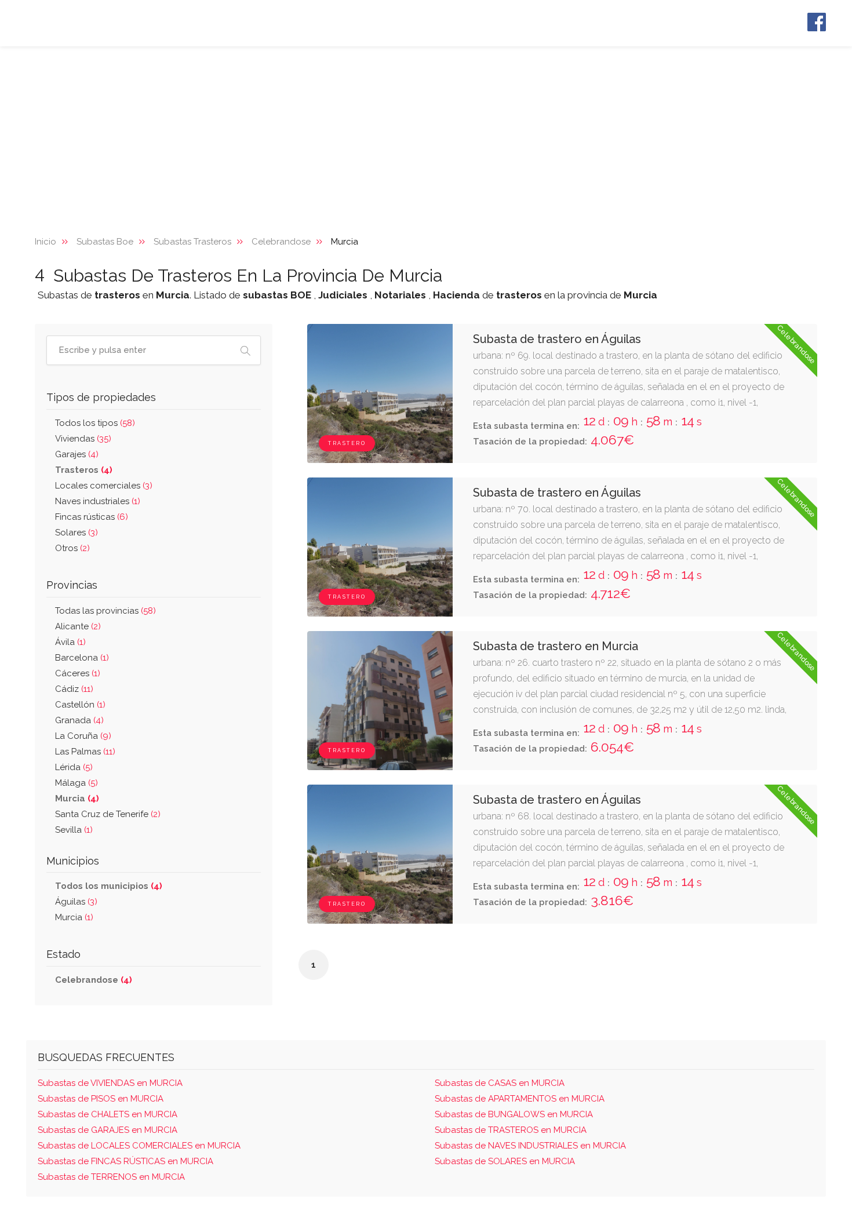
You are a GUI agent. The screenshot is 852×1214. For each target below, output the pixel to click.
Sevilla (74, 830)
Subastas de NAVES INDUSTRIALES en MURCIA (530, 1145)
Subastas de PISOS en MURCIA (100, 1098)
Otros (72, 548)
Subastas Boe (105, 241)
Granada (79, 720)
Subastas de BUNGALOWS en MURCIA (514, 1114)
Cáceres (77, 673)
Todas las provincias (105, 611)
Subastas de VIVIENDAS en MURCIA (110, 1083)
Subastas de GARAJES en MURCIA (107, 1130)
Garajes (77, 454)
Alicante (78, 626)
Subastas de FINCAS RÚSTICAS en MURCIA (125, 1161)
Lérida (74, 767)
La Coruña (83, 736)
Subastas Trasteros (192, 241)
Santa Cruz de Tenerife (108, 814)
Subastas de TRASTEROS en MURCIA (511, 1130)
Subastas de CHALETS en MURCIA (107, 1114)
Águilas (76, 901)
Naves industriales (97, 501)
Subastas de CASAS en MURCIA (500, 1083)
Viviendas (83, 438)
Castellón (80, 704)
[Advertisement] (426, 133)
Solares (76, 532)
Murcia (74, 917)
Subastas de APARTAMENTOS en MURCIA (520, 1098)
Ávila (70, 642)
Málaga (76, 783)
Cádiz (74, 689)
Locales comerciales (103, 485)
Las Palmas (85, 751)
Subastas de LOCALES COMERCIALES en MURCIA (139, 1145)
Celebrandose (281, 241)
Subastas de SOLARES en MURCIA (505, 1161)
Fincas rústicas (91, 517)
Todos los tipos (95, 423)
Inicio (45, 241)
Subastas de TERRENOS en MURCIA (111, 1177)
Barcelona (82, 657)
